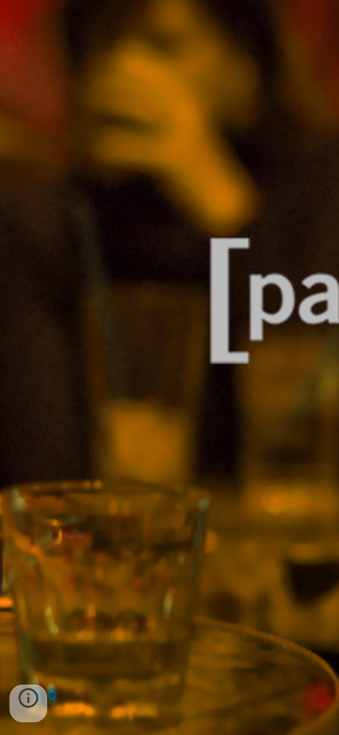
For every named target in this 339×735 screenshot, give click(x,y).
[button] (28, 703)
